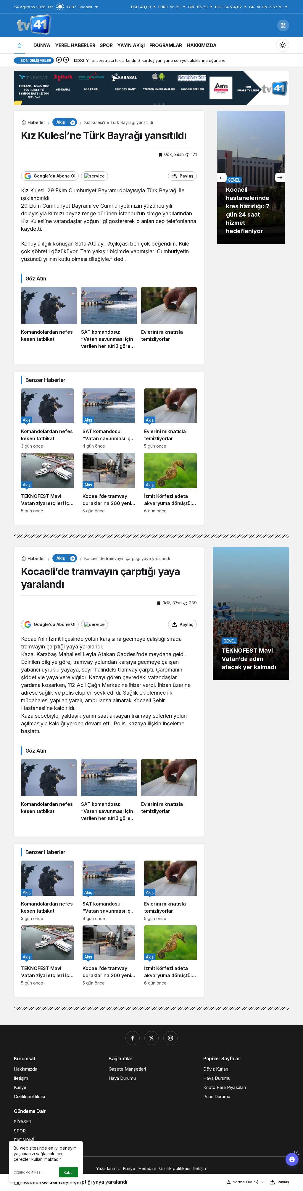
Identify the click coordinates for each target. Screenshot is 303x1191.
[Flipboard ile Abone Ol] (94, 176)
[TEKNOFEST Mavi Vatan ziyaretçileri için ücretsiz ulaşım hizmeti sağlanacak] (47, 483)
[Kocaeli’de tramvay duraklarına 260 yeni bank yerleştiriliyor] (109, 483)
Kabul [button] (68, 1172)
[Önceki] (58, 60)
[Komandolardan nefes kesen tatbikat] (49, 318)
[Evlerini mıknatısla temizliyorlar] (169, 318)
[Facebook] (132, 1038)
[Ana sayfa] (19, 45)
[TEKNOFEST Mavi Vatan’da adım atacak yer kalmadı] (251, 613)
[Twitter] (151, 1038)
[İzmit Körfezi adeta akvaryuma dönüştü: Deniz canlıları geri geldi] (170, 483)
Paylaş (283, 1182)
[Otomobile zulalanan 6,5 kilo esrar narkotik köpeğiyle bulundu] (251, 177)
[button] (283, 25)
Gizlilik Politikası (27, 1172)
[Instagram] (170, 1038)
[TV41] (33, 25)
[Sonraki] (66, 60)
